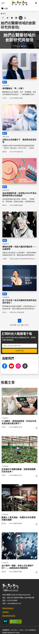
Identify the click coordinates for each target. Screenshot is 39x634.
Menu (3, 3)
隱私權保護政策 (8, 608)
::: (1, 13)
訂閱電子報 (20, 351)
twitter (7, 18)
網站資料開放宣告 (8, 616)
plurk (11, 18)
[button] (36, 3)
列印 (25, 18)
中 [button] (20, 18)
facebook (3, 18)
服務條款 (5, 612)
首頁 (4, 13)
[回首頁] (19, 3)
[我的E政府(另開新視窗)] (5, 621)
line (15, 18)
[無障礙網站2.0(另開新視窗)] (16, 621)
